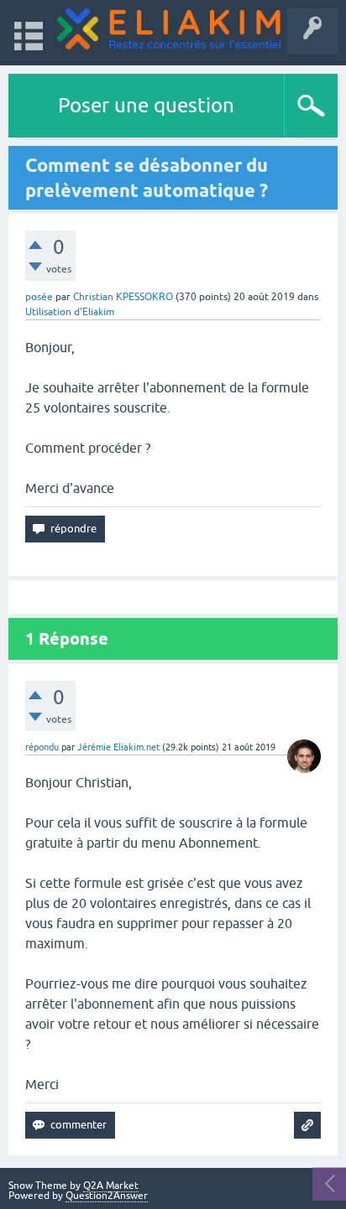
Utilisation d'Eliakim (69, 312)
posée (39, 297)
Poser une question (146, 105)
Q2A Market (111, 1185)
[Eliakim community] (168, 28)
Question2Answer (107, 1195)
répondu (42, 747)
